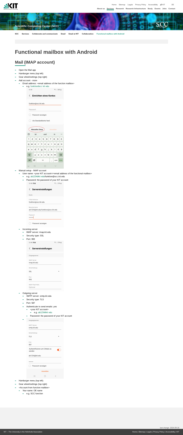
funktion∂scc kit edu (39, 86)
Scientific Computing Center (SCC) (37, 26)
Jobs (164, 9)
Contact (171, 9)
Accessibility (153, 5)
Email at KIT (74, 34)
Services (110, 9)
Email (63, 34)
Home (114, 5)
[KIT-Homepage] (11, 6)
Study (150, 9)
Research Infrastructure (136, 9)
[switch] (178, 5)
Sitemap (122, 5)
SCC (17, 34)
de (173, 5)
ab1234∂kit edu (37, 176)
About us (101, 9)
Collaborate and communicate (45, 34)
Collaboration (87, 34)
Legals (130, 5)
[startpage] (178, 8)
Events (157, 9)
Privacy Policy (140, 5)
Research (120, 9)
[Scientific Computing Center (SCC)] (162, 25)
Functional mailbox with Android (110, 34)
